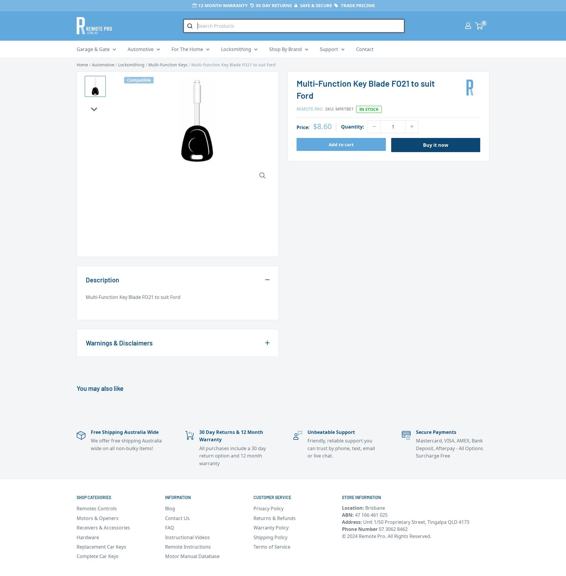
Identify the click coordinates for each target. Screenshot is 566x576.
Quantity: (352, 126)
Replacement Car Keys (101, 547)
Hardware (88, 537)
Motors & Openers (98, 518)
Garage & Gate (93, 49)
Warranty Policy (271, 527)
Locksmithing (236, 49)
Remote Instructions (188, 547)
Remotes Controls (97, 508)
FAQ (169, 527)
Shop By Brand (285, 49)
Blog (170, 508)
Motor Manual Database (192, 556)
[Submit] (191, 25)
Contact (365, 49)
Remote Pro (310, 108)
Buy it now (435, 144)
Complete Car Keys (98, 556)
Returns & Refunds (275, 518)
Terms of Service (272, 547)
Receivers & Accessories (103, 527)
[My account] (468, 25)
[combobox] (293, 26)
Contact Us (177, 518)
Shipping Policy (270, 537)
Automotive (141, 49)
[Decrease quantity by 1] (374, 126)
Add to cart (341, 144)
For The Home (187, 49)
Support (329, 49)
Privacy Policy (269, 508)
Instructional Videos (187, 537)
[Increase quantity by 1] (412, 126)
